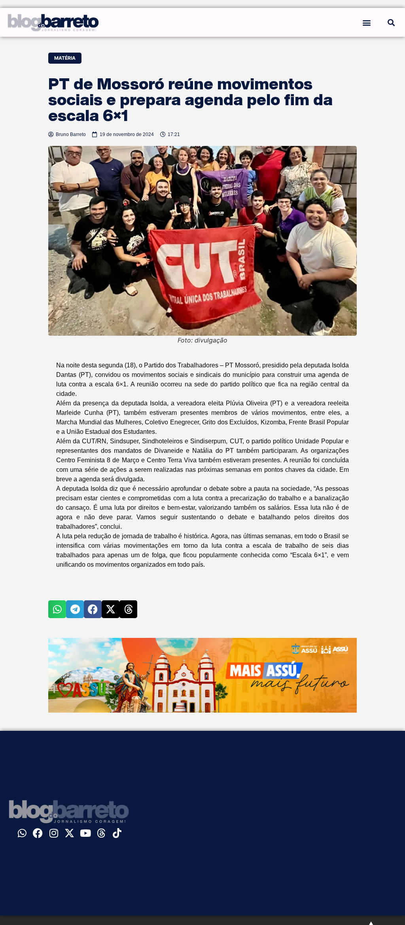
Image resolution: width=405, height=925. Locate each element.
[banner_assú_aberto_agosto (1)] (202, 710)
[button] (366, 22)
